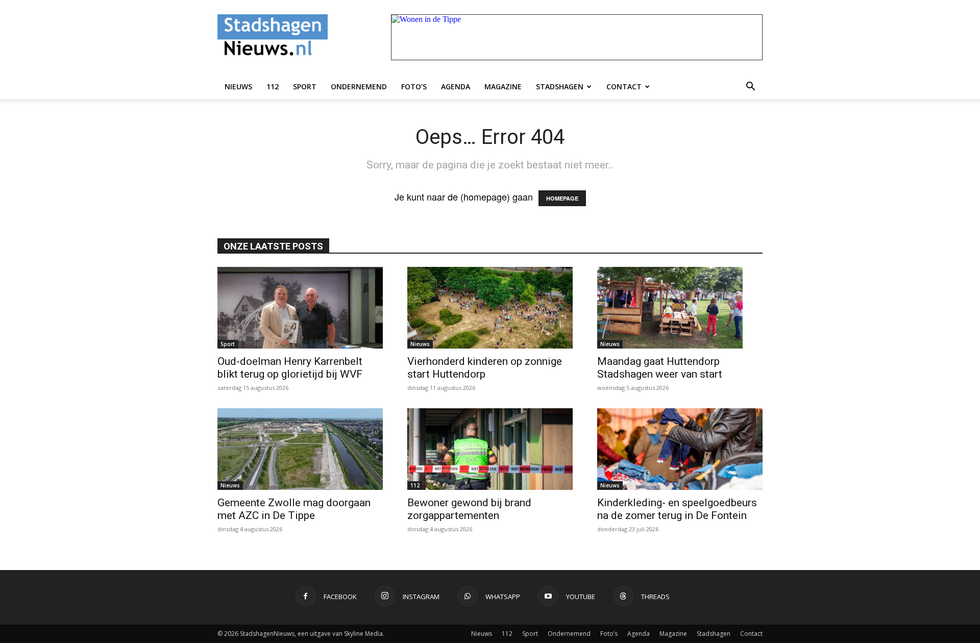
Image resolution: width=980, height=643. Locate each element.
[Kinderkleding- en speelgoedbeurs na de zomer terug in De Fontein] (680, 449)
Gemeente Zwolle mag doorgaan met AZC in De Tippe (294, 509)
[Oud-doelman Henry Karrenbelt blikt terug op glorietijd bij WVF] (300, 308)
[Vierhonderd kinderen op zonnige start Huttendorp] (490, 308)
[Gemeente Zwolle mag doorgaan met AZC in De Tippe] (300, 449)
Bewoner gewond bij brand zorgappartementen (469, 509)
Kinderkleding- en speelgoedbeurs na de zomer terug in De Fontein (677, 509)
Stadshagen (559, 86)
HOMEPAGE (562, 198)
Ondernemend (359, 86)
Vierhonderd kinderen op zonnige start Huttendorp (484, 367)
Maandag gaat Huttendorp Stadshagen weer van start (659, 367)
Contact (624, 86)
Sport (304, 86)
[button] (750, 87)
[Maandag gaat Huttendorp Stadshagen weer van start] (680, 308)
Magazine (503, 86)
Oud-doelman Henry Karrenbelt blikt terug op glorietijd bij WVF (289, 367)
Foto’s (414, 86)
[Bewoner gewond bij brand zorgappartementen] (490, 449)
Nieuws (238, 86)
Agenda (455, 86)
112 (272, 86)
